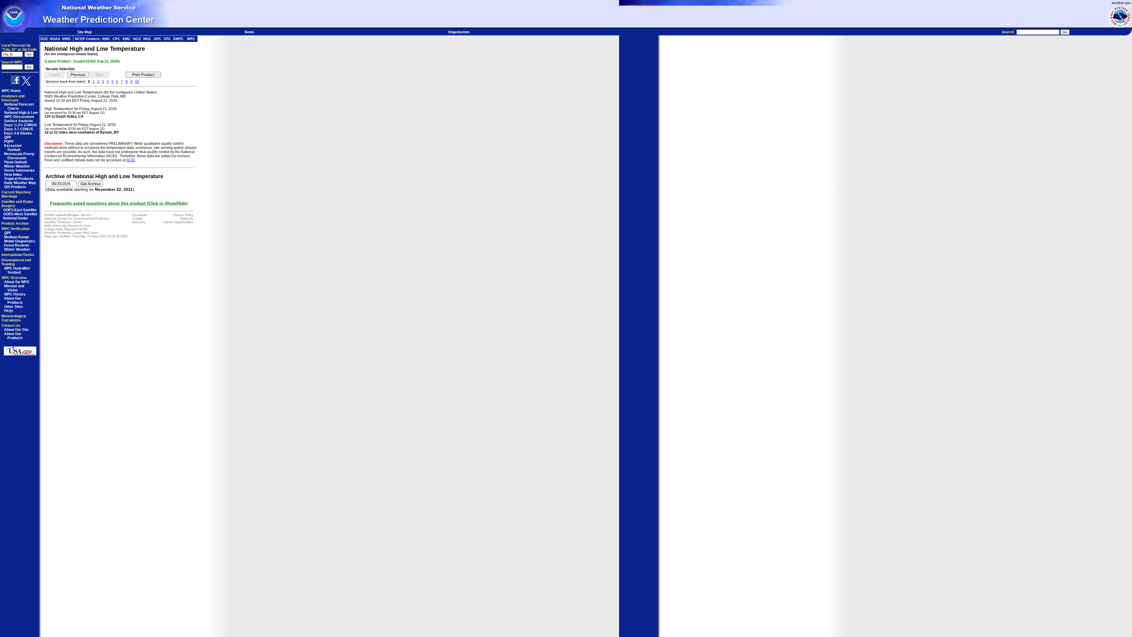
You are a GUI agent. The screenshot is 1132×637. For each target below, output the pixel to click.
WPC (191, 39)
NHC (147, 39)
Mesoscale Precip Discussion (19, 156)
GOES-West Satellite (20, 214)
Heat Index (13, 175)
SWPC (178, 39)
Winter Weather (17, 166)
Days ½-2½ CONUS (20, 125)
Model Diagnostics (19, 241)
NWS (66, 39)
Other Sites (13, 307)
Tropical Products (19, 179)
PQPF (9, 141)
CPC (116, 39)
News (249, 32)
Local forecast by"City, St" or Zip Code (19, 47)
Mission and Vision (14, 288)
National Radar (15, 218)
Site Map (84, 32)
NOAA (55, 39)
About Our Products (13, 300)
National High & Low (21, 113)
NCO (137, 39)
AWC (106, 39)
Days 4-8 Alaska (18, 133)
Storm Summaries (19, 170)
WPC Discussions (19, 117)
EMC (127, 39)
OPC (157, 39)
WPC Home (11, 91)
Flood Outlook (15, 162)
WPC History (15, 294)
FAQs (8, 311)
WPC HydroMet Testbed (17, 270)
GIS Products (15, 187)
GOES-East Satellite (20, 210)
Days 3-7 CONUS (18, 129)
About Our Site (16, 330)
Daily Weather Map (20, 183)
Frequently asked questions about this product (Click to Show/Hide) (119, 203)
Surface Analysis (18, 121)
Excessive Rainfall (13, 148)
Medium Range (16, 237)
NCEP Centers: (88, 39)
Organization (458, 32)
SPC (167, 39)
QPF (7, 137)
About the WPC (16, 282)
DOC (44, 39)
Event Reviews (16, 245)
